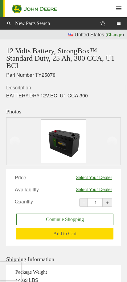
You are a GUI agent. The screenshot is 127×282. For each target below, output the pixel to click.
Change (114, 34)
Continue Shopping (65, 219)
